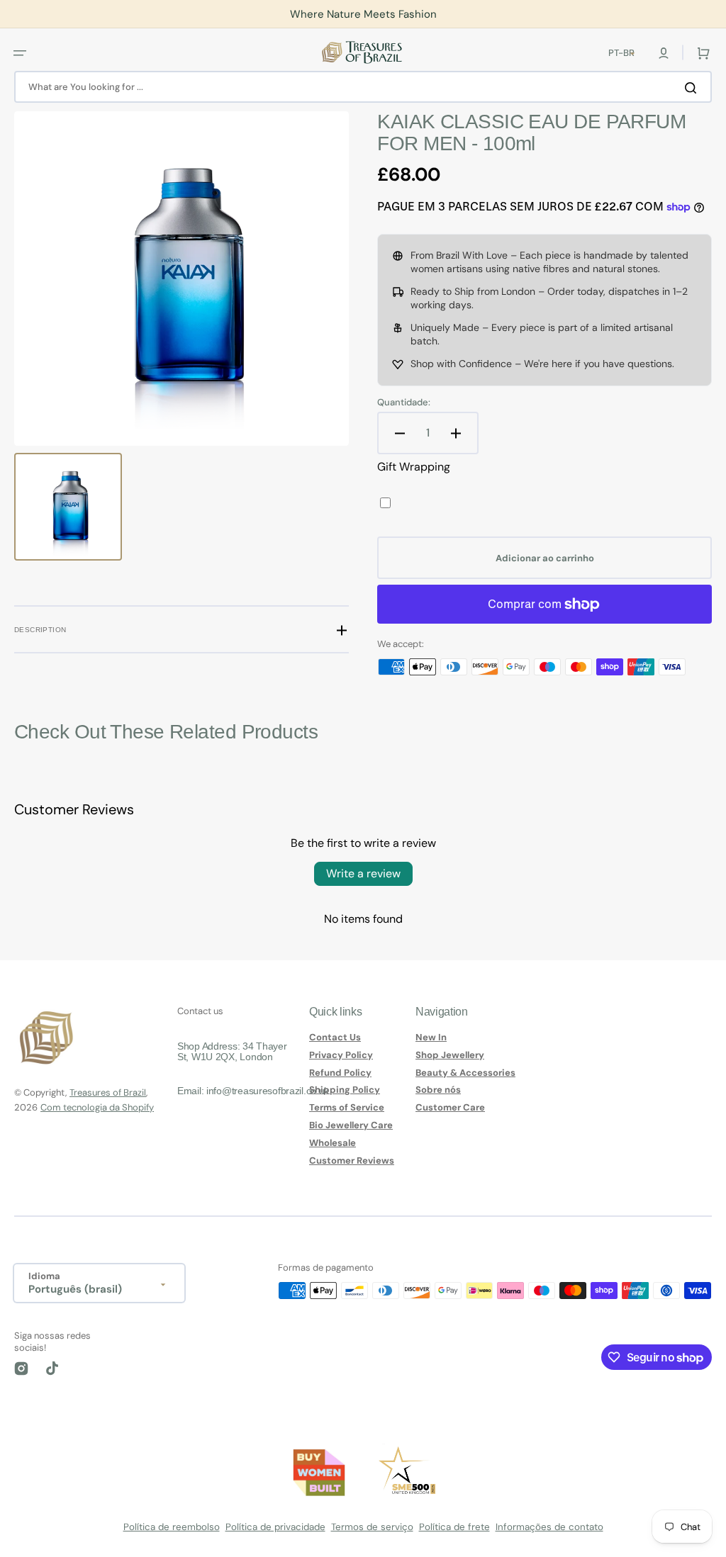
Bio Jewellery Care (351, 1125)
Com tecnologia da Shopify (97, 1107)
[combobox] (363, 87)
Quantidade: (403, 402)
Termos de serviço (372, 1527)
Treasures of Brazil (107, 1092)
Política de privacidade (275, 1527)
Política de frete (454, 1527)
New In (431, 1037)
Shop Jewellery (449, 1055)
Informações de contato (549, 1527)
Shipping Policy (344, 1090)
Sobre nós (438, 1090)
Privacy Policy (341, 1055)
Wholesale (332, 1143)
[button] (19, 52)
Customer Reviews (351, 1160)
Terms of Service (346, 1107)
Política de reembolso (171, 1527)
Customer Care (450, 1107)
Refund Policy (340, 1073)
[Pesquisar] (693, 87)
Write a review (363, 873)
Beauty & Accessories (465, 1073)
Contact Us (335, 1037)
